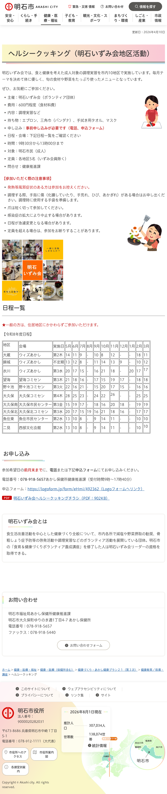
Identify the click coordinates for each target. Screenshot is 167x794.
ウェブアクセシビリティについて (92, 689)
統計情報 (99, 745)
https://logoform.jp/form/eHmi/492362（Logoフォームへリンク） (85, 489)
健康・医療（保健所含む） (57, 669)
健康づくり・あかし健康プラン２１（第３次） (107, 669)
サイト (106, 695)
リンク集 (77, 695)
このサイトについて (35, 689)
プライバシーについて (37, 695)
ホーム (6, 669)
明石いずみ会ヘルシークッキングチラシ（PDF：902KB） (61, 498)
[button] (81, 6)
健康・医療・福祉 (25, 669)
